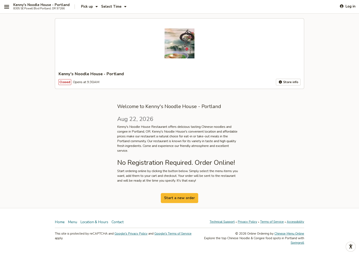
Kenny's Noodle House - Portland (41, 5)
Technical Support (222, 222)
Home (60, 222)
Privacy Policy (247, 222)
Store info (290, 82)
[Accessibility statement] (351, 247)
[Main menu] (6, 6)
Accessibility (295, 222)
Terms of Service (272, 222)
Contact (118, 222)
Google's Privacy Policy (131, 234)
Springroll (297, 243)
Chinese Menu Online (289, 234)
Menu (72, 222)
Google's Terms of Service (173, 234)
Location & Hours (94, 222)
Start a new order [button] (179, 198)
